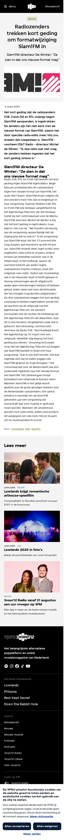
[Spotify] (6, 666)
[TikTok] (22, 666)
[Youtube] (28, 666)
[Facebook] (17, 666)
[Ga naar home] (32, 6)
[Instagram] (12, 666)
